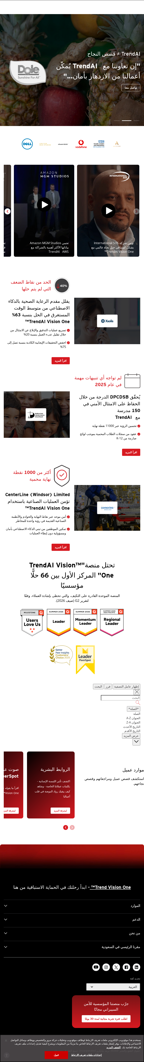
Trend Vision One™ (110, 887)
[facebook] (126, 967)
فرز (108, 686)
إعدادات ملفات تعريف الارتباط (86, 1055)
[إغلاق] (6, 1040)
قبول (56, 1055)
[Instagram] (106, 967)
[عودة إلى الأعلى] (136, 742)
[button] (137, 120)
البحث (98, 686)
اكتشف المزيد (113, 1047)
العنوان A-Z (133, 718)
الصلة (136, 714)
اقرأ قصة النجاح (129, 91)
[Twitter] (116, 967)
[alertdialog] (72, 1048)
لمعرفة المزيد (60, 810)
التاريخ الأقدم (132, 731)
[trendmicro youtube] (96, 967)
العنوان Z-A (133, 722)
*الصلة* (133, 709)
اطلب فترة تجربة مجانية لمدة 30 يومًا (107, 1017)
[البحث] (72, 703)
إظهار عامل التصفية (126, 686)
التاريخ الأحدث (131, 727)
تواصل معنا (104, 92)
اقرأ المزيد (62, 359)
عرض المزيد (131, 736)
